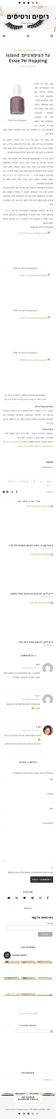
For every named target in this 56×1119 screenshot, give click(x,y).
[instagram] (32, 3)
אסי (41, 481)
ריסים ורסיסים (50, 1079)
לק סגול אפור (24, 481)
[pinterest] (24, 3)
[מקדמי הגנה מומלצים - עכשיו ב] (44, 969)
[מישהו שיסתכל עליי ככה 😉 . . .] (12, 1001)
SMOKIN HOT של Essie (19, 175)
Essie (8, 210)
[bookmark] (28, 3)
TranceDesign (31, 445)
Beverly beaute (11, 441)
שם (51, 779)
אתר (51, 808)
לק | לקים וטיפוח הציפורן (28, 50)
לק (27, 139)
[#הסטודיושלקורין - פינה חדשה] (44, 1001)
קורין (48, 492)
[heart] (20, 3)
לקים (49, 485)
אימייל (49, 793)
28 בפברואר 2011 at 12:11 (30, 730)
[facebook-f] (36, 3)
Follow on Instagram (27, 1013)
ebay (20, 445)
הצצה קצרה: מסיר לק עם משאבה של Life (31, 545)
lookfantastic (46, 445)
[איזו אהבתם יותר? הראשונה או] (12, 969)
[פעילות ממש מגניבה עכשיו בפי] (28, 985)
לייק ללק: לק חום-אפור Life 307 (36, 642)
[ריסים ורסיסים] (28, 19)
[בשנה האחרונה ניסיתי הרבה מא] (48, 1094)
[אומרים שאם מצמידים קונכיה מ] (44, 985)
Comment (48, 823)
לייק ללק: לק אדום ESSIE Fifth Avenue (31, 593)
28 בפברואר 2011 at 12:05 (29, 699)
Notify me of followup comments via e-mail (30, 872)
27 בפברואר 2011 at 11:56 (29, 668)
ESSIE (44, 410)
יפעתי (37, 695)
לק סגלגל (11, 481)
